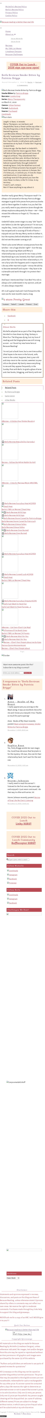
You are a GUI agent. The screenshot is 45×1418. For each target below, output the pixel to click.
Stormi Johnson (18, 780)
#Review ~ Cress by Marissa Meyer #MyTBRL (20, 483)
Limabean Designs (13, 52)
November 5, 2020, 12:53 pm (18, 804)
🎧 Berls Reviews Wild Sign (13, 515)
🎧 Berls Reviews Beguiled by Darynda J (18, 442)
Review (38, 82)
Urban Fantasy (15, 105)
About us (9, 34)
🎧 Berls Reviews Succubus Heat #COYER (19, 504)
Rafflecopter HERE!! (24, 843)
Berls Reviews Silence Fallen (13, 527)
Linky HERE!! (23, 823)
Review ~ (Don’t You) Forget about (16, 648)
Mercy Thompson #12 (16, 99)
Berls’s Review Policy (14, 10)
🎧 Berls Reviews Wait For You (14, 639)
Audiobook (13, 108)
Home (8, 31)
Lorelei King (15, 96)
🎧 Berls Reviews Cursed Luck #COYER (17, 574)
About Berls (15, 42)
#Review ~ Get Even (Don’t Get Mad (16, 628)
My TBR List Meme (13, 49)
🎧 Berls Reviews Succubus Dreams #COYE (19, 601)
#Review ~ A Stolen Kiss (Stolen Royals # (18, 421)
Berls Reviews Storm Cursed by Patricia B (18, 521)
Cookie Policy (11, 16)
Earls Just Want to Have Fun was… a (16, 607)
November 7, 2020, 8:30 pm (18, 730)
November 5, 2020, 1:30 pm (18, 765)
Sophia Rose (16, 745)
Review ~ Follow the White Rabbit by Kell (19, 462)
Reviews (8, 46)
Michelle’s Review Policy (16, 7)
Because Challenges (14, 55)
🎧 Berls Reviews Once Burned (14, 533)
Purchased (12, 111)
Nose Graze (27, 1413)
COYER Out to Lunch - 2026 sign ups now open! (23, 66)
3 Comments (22, 85)
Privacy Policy (11, 13)
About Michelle (17, 39)
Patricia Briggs (22, 93)
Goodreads (6, 114)
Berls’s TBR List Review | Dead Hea (16, 509)
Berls (30, 82)
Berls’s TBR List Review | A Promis (15, 633)
